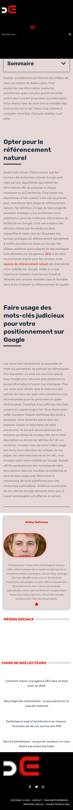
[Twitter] (36, 787)
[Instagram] (43, 787)
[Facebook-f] (30, 787)
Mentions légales (33, 804)
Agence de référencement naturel (26, 264)
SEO (48, 254)
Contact (37, 800)
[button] (32, 27)
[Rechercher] (70, 34)
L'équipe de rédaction (57, 804)
